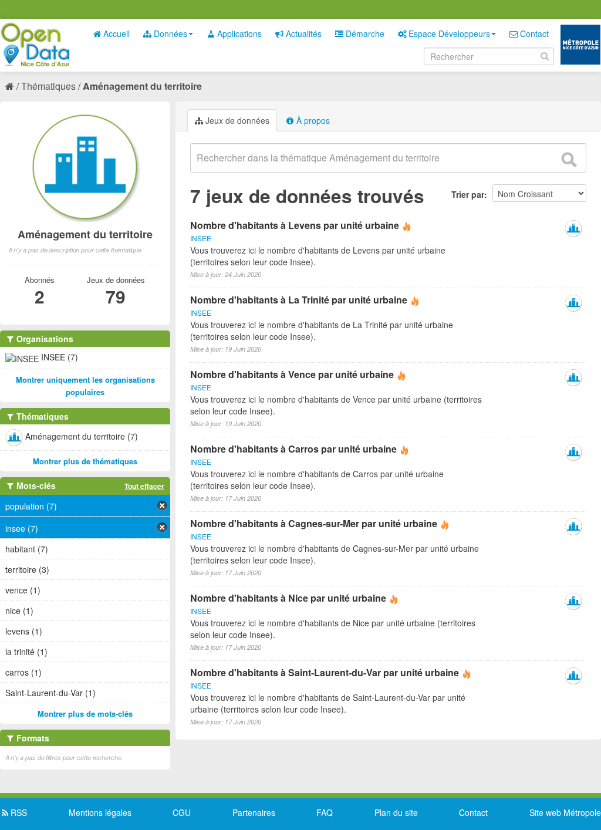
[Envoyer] (569, 159)
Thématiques (48, 86)
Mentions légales (100, 812)
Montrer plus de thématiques (85, 461)
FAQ (324, 812)
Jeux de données (236, 120)
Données (169, 33)
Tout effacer (144, 486)
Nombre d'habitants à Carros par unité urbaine (293, 449)
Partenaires (253, 812)
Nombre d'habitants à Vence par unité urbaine (292, 374)
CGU (182, 812)
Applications (238, 33)
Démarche (363, 33)
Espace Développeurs (448, 33)
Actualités (302, 33)
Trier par (467, 194)
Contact (533, 33)
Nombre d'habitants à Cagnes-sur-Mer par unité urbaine (313, 523)
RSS (17, 812)
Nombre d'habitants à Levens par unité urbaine (294, 225)
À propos (312, 120)
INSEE (200, 238)
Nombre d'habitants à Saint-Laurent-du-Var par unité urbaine (324, 672)
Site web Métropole (565, 812)
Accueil (115, 33)
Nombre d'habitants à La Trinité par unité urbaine (298, 299)
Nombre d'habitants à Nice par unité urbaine (288, 598)
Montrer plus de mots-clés (85, 713)
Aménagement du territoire (142, 86)
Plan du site (396, 812)
